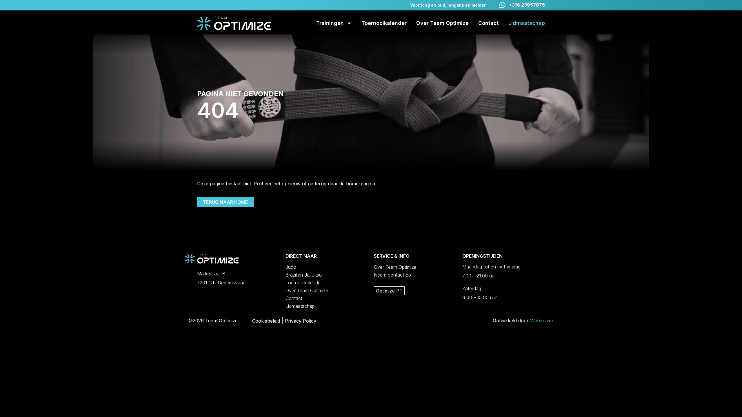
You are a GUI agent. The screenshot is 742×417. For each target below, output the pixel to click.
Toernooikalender (384, 23)
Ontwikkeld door (523, 320)
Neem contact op (392, 275)
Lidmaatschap (526, 23)
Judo (290, 267)
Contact (488, 23)
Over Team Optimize (442, 23)
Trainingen (330, 23)
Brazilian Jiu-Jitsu (303, 275)
